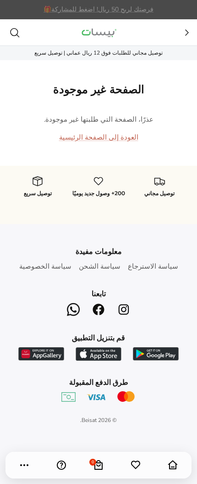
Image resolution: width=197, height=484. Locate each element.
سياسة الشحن (99, 266)
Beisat (89, 420)
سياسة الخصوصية (45, 266)
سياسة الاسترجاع (153, 266)
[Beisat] (98, 32)
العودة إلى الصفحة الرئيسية (98, 137)
